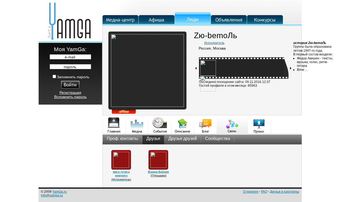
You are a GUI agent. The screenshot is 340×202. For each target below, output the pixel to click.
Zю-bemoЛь (215, 35)
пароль (70, 67)
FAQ (264, 192)
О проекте (250, 192)
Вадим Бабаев (158, 171)
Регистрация (70, 92)
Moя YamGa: (70, 49)
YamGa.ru (59, 192)
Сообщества (217, 138)
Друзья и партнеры (284, 192)
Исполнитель (214, 43)
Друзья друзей (182, 138)
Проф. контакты (122, 138)
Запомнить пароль (73, 77)
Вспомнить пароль (70, 97)
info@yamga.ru (52, 195)
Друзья (153, 138)
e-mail (70, 57)
